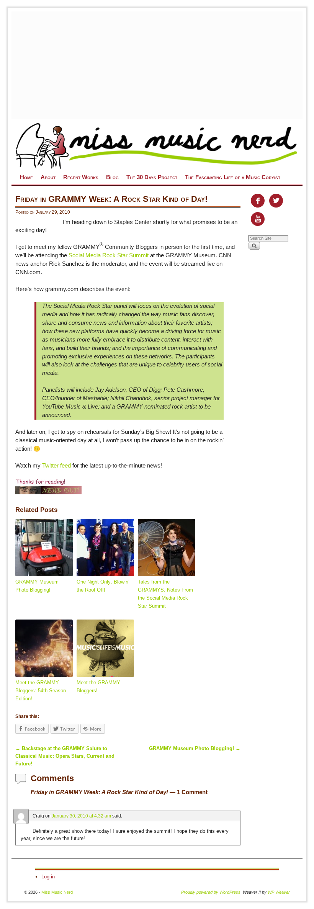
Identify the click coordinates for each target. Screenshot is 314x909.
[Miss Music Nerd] (157, 145)
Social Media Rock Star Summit (109, 255)
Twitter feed (56, 466)
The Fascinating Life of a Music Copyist (232, 177)
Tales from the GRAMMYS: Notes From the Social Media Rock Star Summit (165, 593)
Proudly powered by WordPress (210, 892)
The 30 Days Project (151, 177)
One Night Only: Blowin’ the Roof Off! (103, 586)
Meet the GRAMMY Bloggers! (98, 686)
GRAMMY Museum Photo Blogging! (37, 586)
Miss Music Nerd (57, 892)
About (48, 177)
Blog (112, 177)
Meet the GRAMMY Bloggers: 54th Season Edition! (40, 690)
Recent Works (80, 177)
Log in (48, 877)
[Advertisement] (162, 65)
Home (26, 177)
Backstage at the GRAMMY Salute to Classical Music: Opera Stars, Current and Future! (64, 756)
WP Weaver (279, 892)
